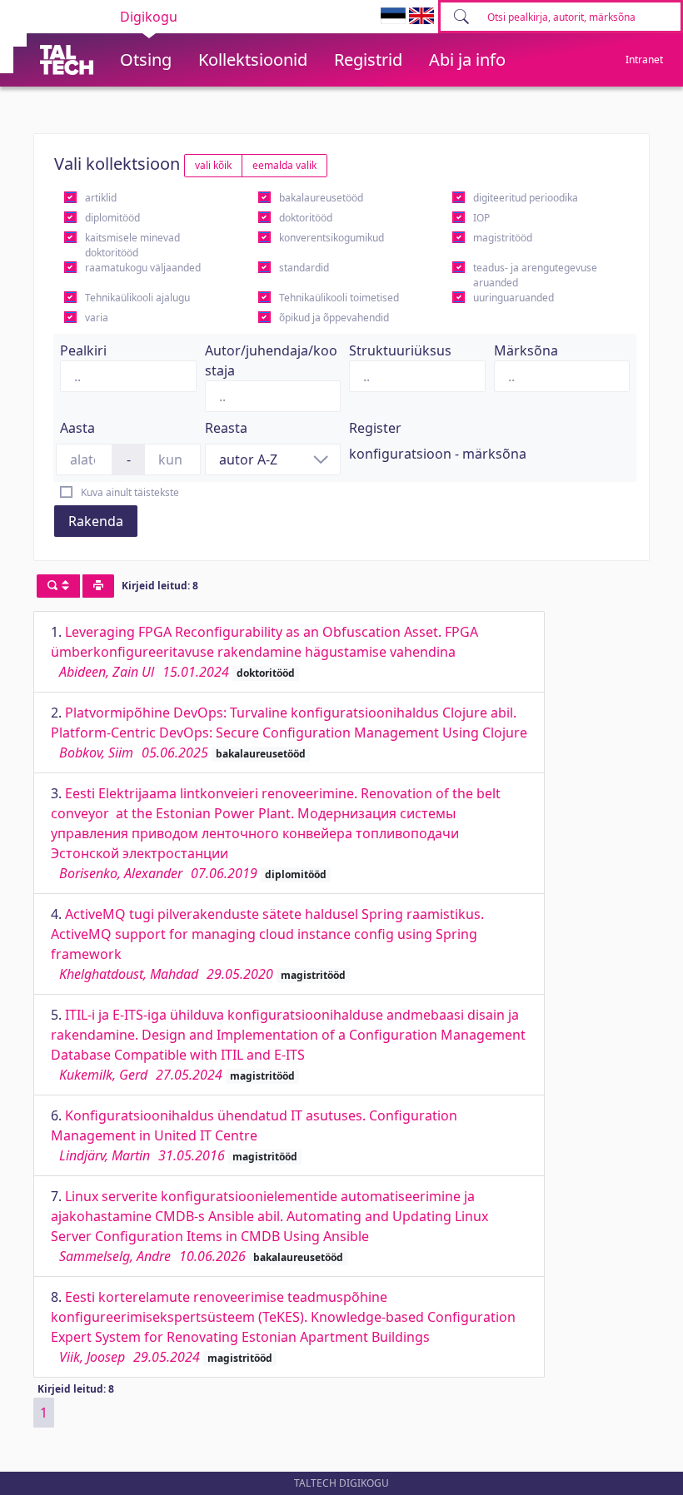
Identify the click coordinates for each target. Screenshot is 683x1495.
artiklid (101, 198)
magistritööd (502, 238)
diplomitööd (112, 218)
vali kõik (213, 165)
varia (96, 317)
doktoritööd (305, 218)
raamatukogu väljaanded (143, 268)
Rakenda (95, 521)
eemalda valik (284, 165)
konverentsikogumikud (331, 238)
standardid (304, 268)
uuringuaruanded (513, 298)
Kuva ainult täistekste (130, 492)
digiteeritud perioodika (525, 198)
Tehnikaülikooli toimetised (339, 298)
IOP (481, 218)
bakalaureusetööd (321, 198)
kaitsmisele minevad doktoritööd (132, 245)
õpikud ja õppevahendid (334, 317)
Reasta (226, 428)
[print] (98, 586)
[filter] (58, 586)
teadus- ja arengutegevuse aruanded (535, 275)
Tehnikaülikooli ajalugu (137, 298)
